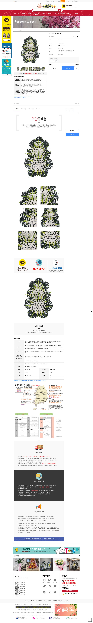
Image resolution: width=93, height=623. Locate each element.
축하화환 (16, 13)
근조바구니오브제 (70, 14)
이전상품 (17, 103)
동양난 (43, 13)
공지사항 (17, 576)
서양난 (49, 13)
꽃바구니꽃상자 (36, 14)
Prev (60, 6)
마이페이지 (67, 1)
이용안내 (32, 600)
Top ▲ (4, 74)
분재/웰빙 (63, 13)
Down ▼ (9, 74)
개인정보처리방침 (47, 600)
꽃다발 (29, 13)
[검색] (59, 10)
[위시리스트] (76, 68)
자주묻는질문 (57, 1)
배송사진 (46, 556)
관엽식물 (56, 13)
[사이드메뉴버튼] (92, 311)
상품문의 (30, 108)
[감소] (51, 61)
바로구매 (68, 68)
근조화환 (23, 13)
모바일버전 (66, 600)
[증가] (56, 61)
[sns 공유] (77, 36)
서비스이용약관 (38, 600)
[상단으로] (90, 620)
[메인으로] (14, 30)
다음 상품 (75, 103)
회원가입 (52, 1)
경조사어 (62, 1)
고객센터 (60, 600)
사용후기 (23, 108)
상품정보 (17, 108)
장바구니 (77, 1)
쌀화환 (76, 13)
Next (79, 6)
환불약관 (55, 600)
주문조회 (72, 1)
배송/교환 (38, 108)
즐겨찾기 (16, 1)
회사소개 (26, 600)
